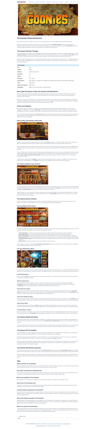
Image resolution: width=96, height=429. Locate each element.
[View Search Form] (78, 2)
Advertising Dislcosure (58, 423)
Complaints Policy (66, 423)
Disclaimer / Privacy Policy (47, 423)
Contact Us (39, 423)
